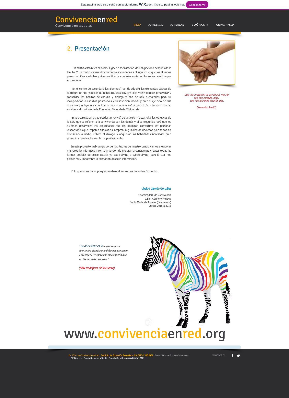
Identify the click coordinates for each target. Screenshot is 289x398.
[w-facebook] (232, 356)
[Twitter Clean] (238, 356)
